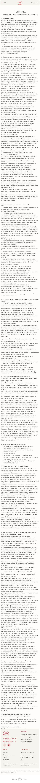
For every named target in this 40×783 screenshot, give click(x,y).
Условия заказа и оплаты (28, 755)
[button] (2, 2)
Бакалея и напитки (26, 741)
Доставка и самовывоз (27, 752)
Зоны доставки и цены (27, 757)
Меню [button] (5, 2)
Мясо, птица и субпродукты (28, 734)
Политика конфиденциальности (28, 764)
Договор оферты (24, 765)
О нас (5, 757)
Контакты (6, 759)
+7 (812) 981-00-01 (10, 739)
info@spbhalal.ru (9, 741)
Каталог (5, 752)
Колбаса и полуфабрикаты (28, 737)
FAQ (21, 759)
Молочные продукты (27, 739)
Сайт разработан (8, 772)
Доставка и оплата (9, 755)
